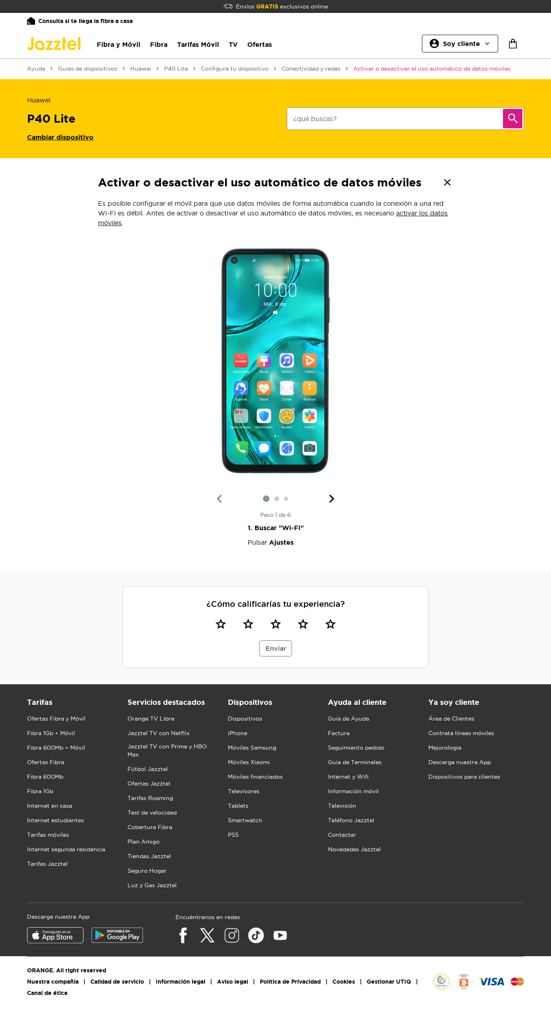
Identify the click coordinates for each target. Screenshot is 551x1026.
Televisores (243, 791)
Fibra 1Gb (40, 791)
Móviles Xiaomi (249, 762)
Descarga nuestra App (459, 762)
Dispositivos (245, 718)
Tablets (238, 805)
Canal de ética (47, 993)
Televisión (342, 805)
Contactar (342, 835)
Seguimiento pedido (356, 747)
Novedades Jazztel (354, 849)
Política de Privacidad (290, 981)
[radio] (221, 624)
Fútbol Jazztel (147, 769)
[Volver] (447, 182)
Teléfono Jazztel (351, 820)
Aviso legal (232, 981)
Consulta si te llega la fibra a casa (85, 21)
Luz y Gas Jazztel (152, 885)
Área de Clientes (451, 718)
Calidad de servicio (117, 981)
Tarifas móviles (48, 835)
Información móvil (353, 791)
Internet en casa (49, 805)
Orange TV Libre (150, 718)
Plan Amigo (143, 841)
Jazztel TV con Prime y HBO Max (167, 750)
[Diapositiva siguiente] (332, 499)
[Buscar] (512, 118)
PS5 (233, 835)
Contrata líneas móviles (461, 733)
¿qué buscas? (315, 118)
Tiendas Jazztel (149, 856)
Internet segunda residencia (66, 849)
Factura (339, 733)
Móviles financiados (255, 776)
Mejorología (444, 747)
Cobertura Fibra (149, 827)
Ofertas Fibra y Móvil (56, 718)
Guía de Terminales (355, 762)
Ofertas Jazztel (148, 783)
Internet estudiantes (55, 820)
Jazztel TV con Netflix (158, 733)
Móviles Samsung (252, 747)
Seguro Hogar (147, 870)
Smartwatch (245, 820)
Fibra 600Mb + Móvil (56, 747)
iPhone (237, 733)
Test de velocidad (152, 812)
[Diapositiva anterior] (219, 499)
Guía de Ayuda (348, 718)
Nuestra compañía (53, 981)
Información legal (180, 981)
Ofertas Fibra (45, 762)
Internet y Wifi (348, 776)
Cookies (343, 981)
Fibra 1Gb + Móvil (51, 733)
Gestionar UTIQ (389, 981)
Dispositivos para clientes (464, 776)
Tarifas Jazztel (47, 864)
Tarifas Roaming (150, 798)
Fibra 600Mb (45, 776)
